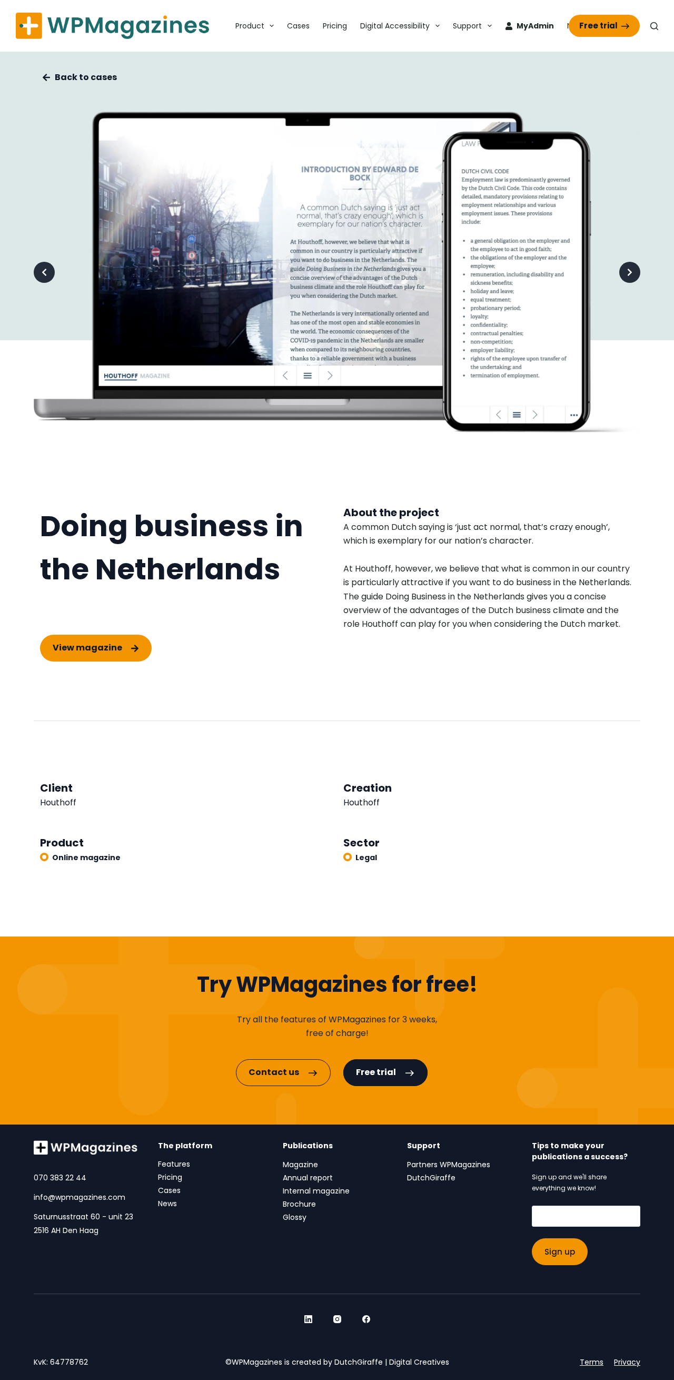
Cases (298, 26)
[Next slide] (629, 272)
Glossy (294, 1217)
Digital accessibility (395, 26)
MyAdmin (535, 26)
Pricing (335, 26)
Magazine (300, 1164)
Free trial (598, 25)
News (167, 1203)
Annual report (308, 1177)
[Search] (654, 26)
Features (174, 1164)
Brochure (299, 1204)
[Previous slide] (44, 272)
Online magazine (86, 857)
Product (249, 26)
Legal (366, 857)
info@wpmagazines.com (79, 1197)
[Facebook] (366, 1319)
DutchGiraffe (431, 1177)
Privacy (627, 1362)
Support (467, 26)
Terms (591, 1362)
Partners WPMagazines (448, 1164)
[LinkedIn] (308, 1319)
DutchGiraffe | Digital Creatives (391, 1362)
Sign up (559, 1251)
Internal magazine (316, 1191)
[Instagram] (337, 1319)
